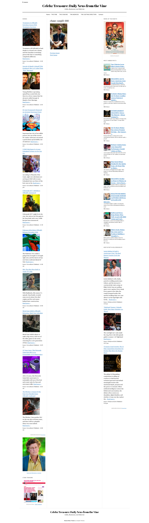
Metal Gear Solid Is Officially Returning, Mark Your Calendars (33, 312)
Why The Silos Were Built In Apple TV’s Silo (31, 270)
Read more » (26, 59)
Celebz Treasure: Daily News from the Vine (74, 6)
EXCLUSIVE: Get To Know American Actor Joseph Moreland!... (118, 81)
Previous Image (55, 53)
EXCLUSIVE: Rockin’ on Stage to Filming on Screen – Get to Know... (118, 181)
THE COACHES (63, 14)
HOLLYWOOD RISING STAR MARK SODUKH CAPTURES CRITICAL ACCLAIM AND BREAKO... (115, 198)
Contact (101, 14)
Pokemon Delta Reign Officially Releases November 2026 (32, 231)
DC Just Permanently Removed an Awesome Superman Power (32, 111)
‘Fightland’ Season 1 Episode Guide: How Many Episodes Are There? (113, 309)
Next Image (53, 55)
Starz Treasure (38, 504)
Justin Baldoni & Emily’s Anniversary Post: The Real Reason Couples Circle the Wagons (112, 254)
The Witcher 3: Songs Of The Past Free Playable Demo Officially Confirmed (32, 394)
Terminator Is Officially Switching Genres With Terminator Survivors (30, 25)
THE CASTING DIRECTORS (88, 14)
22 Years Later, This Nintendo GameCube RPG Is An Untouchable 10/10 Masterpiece (33, 352)
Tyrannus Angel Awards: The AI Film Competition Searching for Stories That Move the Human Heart (114, 350)
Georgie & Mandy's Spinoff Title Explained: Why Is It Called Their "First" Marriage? (33, 68)
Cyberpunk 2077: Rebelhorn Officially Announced (31, 192)
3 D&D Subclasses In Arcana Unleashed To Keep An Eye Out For (32, 151)
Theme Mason (43, 434)
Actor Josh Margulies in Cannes (34, 473)
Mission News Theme (69, 520)
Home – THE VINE (51, 14)
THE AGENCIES (74, 14)
